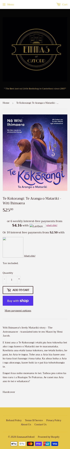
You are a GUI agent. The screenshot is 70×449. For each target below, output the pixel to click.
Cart (64, 4)
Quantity (8, 273)
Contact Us (40, 424)
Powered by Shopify (48, 437)
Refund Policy (14, 420)
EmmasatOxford (25, 437)
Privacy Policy (53, 420)
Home (6, 103)
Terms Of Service (34, 420)
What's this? (29, 256)
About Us (26, 424)
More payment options (18, 310)
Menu (10, 4)
